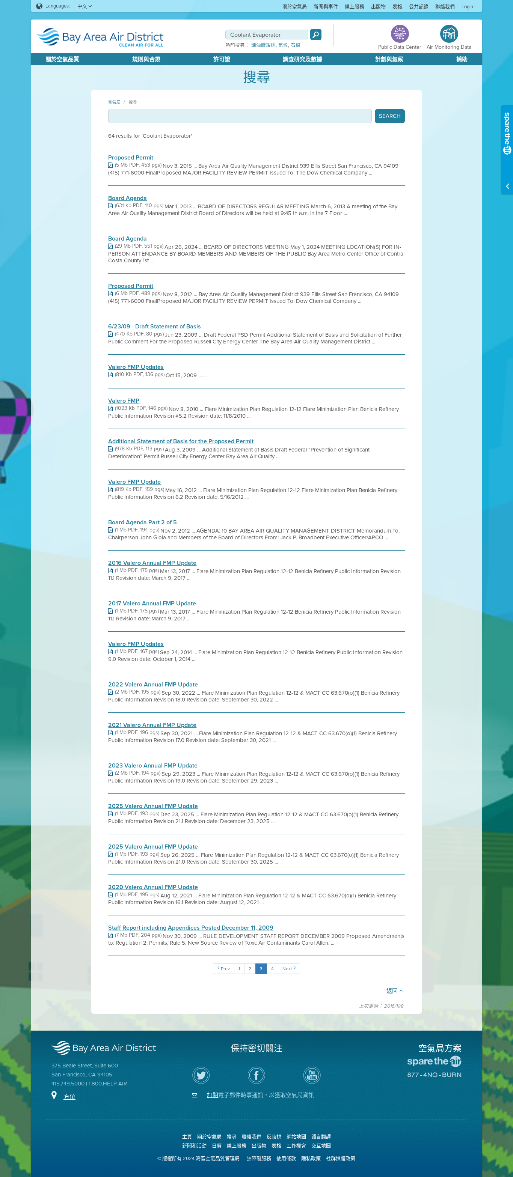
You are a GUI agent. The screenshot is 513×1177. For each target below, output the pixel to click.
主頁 (187, 1136)
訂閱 (212, 1095)
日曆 (217, 1145)
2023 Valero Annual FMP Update (153, 766)
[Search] (315, 34)
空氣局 (114, 102)
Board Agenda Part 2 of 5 (142, 522)
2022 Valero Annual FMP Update (153, 685)
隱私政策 (311, 1158)
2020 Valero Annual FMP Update (153, 887)
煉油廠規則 (263, 45)
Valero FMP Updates (136, 367)
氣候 (283, 45)
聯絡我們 (445, 6)
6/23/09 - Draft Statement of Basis (154, 327)
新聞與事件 (326, 6)
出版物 (378, 6)
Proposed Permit (130, 158)
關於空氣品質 (62, 59)
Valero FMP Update (134, 482)
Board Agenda (127, 198)
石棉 (295, 45)
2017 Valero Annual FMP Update (152, 604)
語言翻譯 (321, 1136)
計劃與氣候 (389, 59)
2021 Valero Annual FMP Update (152, 725)
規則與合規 (146, 59)
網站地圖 (296, 1136)
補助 (462, 59)
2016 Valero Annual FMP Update (152, 563)
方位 (69, 1097)
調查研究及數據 (302, 59)
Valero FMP (123, 401)
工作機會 (296, 1145)
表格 (397, 6)
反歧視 (274, 1136)
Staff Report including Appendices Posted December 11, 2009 (190, 928)
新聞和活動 (194, 1145)
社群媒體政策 (340, 1158)
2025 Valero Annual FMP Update (153, 806)
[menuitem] (294, 6)
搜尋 (133, 102)
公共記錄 (419, 6)
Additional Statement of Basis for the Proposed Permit (180, 441)
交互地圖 (321, 1145)
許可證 (221, 59)
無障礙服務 (259, 1158)
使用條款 (286, 1158)
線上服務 (354, 6)
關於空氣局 (294, 6)
